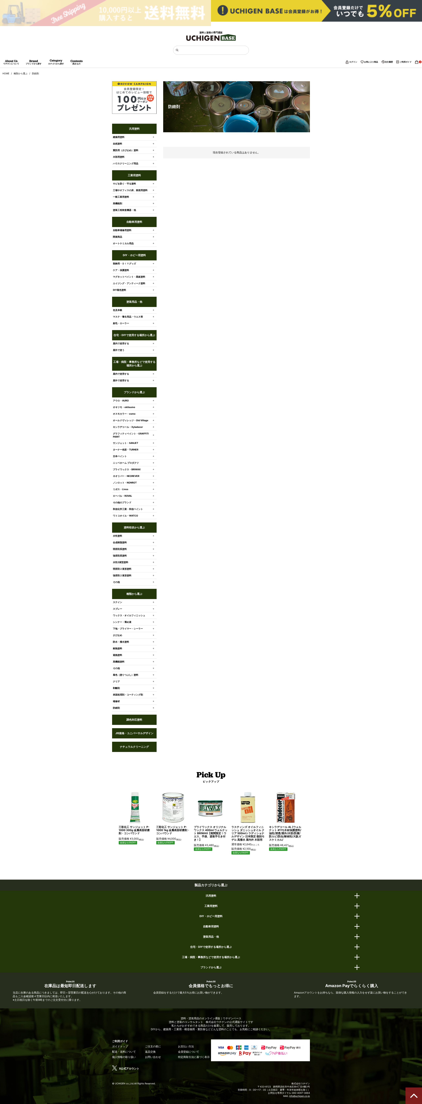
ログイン (353, 62)
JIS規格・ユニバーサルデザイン (134, 733)
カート (418, 62)
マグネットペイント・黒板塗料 (129, 276)
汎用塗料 (134, 128)
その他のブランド (122, 502)
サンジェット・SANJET (125, 443)
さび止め (117, 635)
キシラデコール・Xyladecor (128, 427)
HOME (5, 73)
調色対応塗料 (134, 719)
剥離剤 (116, 688)
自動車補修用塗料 (122, 230)
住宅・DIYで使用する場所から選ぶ (134, 335)
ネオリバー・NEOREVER (126, 476)
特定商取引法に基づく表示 (194, 1057)
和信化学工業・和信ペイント (128, 509)
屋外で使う (118, 350)
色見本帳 (117, 310)
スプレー (117, 608)
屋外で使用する (121, 380)
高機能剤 (117, 203)
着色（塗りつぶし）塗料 (125, 674)
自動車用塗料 (134, 221)
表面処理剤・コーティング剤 (128, 694)
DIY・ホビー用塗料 (134, 255)
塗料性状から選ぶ (134, 527)
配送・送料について (124, 1051)
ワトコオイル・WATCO (125, 515)
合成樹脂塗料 (120, 542)
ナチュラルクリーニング (134, 746)
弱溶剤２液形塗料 (122, 568)
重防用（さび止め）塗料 (125, 150)
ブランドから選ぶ (134, 392)
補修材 (116, 701)
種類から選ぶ (21, 73)
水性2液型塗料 (120, 562)
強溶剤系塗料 (120, 555)
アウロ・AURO (121, 400)
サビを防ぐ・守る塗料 (124, 183)
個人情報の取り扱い (124, 1057)
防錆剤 (116, 707)
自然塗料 (117, 143)
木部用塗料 (118, 156)
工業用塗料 (134, 175)
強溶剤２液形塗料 (122, 575)
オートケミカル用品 (123, 243)
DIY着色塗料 (119, 289)
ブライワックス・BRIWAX (127, 469)
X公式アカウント (129, 1068)
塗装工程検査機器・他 (124, 210)
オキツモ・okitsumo (124, 407)
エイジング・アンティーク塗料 (129, 283)
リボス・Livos (120, 489)
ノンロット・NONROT (125, 482)
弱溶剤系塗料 (120, 549)
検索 (178, 50)
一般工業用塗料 (121, 196)
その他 (116, 582)
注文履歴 (389, 62)
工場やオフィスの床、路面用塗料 (130, 190)
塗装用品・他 (134, 301)
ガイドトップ (120, 1046)
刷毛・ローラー (121, 323)
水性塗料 (117, 535)
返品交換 (150, 1051)
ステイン (117, 602)
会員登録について (188, 1051)
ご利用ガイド (406, 62)
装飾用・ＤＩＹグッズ (124, 263)
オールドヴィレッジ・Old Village (130, 420)
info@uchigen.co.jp (299, 1096)
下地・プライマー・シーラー (128, 628)
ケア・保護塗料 (121, 270)
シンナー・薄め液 (122, 622)
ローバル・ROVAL (122, 495)
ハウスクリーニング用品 (125, 163)
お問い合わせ (153, 1057)
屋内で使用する (121, 343)
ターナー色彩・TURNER (125, 449)
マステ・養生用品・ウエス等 (128, 316)
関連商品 (117, 236)
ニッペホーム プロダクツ (126, 462)
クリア (116, 681)
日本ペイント (120, 456)
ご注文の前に (153, 1046)
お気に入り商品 (371, 62)
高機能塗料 (118, 661)
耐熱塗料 (117, 648)
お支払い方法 (186, 1046)
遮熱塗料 (117, 655)
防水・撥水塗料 (121, 641)
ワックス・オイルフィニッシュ (129, 615)
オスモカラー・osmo (124, 413)
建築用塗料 (118, 137)
